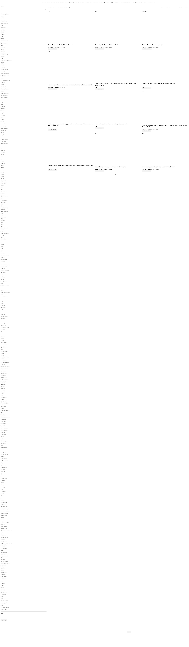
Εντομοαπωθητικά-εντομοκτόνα (6, 543)
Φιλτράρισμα (4, 620)
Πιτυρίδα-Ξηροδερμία (4, 69)
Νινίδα (2, 395)
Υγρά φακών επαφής (4, 561)
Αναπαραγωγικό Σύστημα (5, 417)
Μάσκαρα (2, 178)
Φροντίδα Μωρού (4, 377)
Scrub (2, 102)
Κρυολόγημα (3, 504)
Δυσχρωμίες (3, 336)
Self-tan (2, 104)
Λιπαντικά (2, 124)
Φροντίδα (2, 533)
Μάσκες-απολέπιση (4, 288)
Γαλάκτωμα (3, 261)
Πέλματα (2, 570)
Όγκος (2, 226)
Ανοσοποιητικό (3, 419)
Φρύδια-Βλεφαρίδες (4, 95)
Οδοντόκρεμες (3, 594)
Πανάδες (2, 290)
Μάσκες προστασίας (4, 23)
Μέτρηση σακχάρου (4, 537)
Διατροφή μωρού (4, 360)
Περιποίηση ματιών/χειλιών (5, 292)
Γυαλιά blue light (4, 552)
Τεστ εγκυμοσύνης (4, 541)
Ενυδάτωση (3, 115)
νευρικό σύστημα (4, 458)
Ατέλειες (2, 78)
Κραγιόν (2, 176)
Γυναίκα (2, 135)
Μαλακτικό (2, 62)
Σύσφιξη (2, 121)
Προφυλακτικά (3, 126)
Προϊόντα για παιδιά (4, 600)
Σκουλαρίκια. (3, 134)
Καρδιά (2, 449)
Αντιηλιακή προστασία (4, 75)
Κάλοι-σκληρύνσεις (4, 43)
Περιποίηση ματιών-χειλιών (5, 93)
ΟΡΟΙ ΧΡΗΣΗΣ (50, 632)
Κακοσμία (2, 585)
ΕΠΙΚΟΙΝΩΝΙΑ (97, 627)
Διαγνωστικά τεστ (4, 21)
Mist (1, 299)
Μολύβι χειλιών (3, 183)
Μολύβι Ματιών (3, 180)
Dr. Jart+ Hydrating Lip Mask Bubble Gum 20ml (106, 44)
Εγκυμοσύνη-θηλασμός (5, 362)
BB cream (2, 16)
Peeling (2, 246)
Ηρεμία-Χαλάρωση (4, 447)
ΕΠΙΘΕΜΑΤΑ (3, 340)
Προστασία (3, 150)
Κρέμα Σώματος (3, 325)
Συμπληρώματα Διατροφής (5, 410)
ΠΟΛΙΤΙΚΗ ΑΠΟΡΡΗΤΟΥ (52, 630)
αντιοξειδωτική (3, 130)
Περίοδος (2, 148)
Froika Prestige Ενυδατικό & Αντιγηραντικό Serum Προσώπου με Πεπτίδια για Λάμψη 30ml (70, 85)
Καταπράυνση (3, 86)
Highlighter (3, 163)
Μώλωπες (2, 517)
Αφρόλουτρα (3, 113)
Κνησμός (2, 500)
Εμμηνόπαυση (3, 141)
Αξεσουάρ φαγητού (4, 347)
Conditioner (3, 56)
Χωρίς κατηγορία (4, 609)
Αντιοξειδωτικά (3, 421)
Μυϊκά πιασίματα (4, 515)
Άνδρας (2, 36)
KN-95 (2, 25)
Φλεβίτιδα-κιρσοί (4, 526)
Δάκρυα (2, 557)
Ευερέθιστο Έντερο (4, 441)
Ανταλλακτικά (3, 579)
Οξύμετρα (2, 29)
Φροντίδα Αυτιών (4, 528)
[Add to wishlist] (49, 43)
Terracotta (2, 172)
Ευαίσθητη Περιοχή (4, 139)
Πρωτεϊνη (2, 473)
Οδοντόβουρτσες (4, 592)
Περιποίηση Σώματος (4, 97)
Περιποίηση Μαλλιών (4, 54)
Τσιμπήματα (3, 524)
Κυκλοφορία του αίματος (5, 327)
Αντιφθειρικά (3, 382)
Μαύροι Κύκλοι (3, 277)
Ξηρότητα (2, 519)
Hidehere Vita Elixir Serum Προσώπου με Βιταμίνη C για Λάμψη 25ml (111, 124)
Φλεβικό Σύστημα (4, 478)
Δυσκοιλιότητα (3, 491)
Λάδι (1, 331)
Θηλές (2, 349)
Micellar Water (3, 239)
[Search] (183, 2)
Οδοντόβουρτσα (3, 373)
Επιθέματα (2, 338)
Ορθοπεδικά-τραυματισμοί (5, 563)
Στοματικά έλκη (3, 603)
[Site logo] (7, 2)
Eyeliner (2, 161)
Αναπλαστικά (3, 565)
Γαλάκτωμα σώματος (4, 316)
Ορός (2, 404)
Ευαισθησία (3, 583)
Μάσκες (2, 224)
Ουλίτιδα (2, 596)
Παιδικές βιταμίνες (4, 467)
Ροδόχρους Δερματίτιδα (5, 522)
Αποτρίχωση (3, 194)
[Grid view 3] (174, 7)
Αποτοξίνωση (3, 423)
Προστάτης (3, 471)
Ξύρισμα (2, 91)
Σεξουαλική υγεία (4, 572)
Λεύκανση (2, 587)
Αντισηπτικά (3, 19)
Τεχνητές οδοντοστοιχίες (5, 607)
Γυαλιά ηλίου (3, 554)
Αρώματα (2, 38)
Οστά (2, 463)
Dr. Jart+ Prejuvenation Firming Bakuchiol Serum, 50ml (61, 44)
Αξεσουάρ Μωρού (4, 344)
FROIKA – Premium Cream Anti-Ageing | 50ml (153, 44)
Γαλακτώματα (3, 318)
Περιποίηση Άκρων (4, 40)
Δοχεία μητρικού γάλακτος (5, 366)
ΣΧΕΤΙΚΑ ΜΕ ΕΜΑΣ (98, 626)
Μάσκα (2, 222)
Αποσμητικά (3, 312)
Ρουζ (2, 187)
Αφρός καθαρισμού (4, 259)
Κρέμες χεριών (3, 47)
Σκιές (2, 189)
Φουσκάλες (3, 51)
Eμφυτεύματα (3, 578)
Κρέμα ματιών (3, 272)
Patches (2, 244)
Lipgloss (2, 165)
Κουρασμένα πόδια (4, 200)
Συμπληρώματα (3, 371)
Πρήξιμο (2, 279)
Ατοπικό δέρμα (3, 384)
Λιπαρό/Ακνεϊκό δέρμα (5, 89)
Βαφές (2, 213)
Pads (2, 242)
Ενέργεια (2, 436)
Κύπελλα (2, 353)
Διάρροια (2, 489)
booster (2, 237)
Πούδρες (2, 185)
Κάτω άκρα (3, 568)
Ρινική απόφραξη (4, 397)
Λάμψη (2, 218)
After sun (2, 235)
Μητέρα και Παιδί (4, 342)
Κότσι (2, 45)
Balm (2, 156)
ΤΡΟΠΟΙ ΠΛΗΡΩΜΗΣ (52, 626)
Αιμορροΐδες (3, 364)
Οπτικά (2, 550)
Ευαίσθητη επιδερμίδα (5, 270)
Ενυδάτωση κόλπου (4, 143)
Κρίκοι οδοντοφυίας (4, 351)
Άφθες (2, 581)
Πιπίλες (2, 358)
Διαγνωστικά (3, 535)
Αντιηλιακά (2, 108)
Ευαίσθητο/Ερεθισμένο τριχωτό (6, 60)
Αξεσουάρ (2, 132)
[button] (52, 49)
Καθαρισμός (3, 82)
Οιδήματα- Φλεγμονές (4, 460)
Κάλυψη (2, 84)
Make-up (2, 167)
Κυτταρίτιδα (3, 152)
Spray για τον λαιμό (4, 506)
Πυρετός (2, 408)
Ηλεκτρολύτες (3, 443)
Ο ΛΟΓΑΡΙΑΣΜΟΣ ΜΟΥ (99, 629)
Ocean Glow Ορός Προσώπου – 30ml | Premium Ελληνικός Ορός (110, 167)
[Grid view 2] (172, 7)
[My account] (186, 2)
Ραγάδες (2, 119)
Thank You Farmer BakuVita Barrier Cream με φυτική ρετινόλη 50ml (158, 167)
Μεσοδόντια (3, 589)
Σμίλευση (2, 334)
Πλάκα (2, 598)
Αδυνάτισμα (3, 106)
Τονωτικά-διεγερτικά (4, 128)
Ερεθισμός (2, 390)
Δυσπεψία (2, 493)
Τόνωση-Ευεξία (3, 474)
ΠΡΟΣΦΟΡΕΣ (3, 406)
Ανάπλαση (2, 34)
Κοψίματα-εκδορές (4, 502)
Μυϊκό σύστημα (3, 456)
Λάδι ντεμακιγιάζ (3, 281)
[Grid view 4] (176, 7)
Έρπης (2, 498)
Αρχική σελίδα (50, 7)
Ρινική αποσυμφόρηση (5, 511)
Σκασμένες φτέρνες (4, 207)
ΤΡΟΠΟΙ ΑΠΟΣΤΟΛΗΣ (52, 627)
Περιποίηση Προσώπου (5, 73)
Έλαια (2, 215)
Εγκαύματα (3, 495)
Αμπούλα (2, 32)
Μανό (2, 204)
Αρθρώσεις (3, 425)
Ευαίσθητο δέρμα (4, 266)
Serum (2, 58)
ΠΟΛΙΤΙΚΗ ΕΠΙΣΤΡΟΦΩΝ (52, 629)
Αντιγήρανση (3, 307)
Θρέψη (2, 117)
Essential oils (3, 30)
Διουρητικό (3, 432)
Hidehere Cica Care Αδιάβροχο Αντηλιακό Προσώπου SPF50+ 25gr (158, 83)
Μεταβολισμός (3, 452)
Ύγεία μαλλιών (3, 375)
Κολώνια (2, 393)
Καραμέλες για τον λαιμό (5, 509)
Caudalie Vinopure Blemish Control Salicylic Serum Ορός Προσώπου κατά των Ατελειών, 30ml (70, 165)
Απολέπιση (3, 110)
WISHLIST (97, 630)
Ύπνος (2, 476)
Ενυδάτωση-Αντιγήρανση (5, 80)
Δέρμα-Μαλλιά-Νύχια (4, 430)
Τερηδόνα (2, 605)
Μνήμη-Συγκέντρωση (4, 454)
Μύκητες (2, 49)
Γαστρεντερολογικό (4, 428)
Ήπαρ (2, 445)
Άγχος (2, 412)
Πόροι (2, 294)
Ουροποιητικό (3, 465)
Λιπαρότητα (3, 67)
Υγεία (2, 484)
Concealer (2, 159)
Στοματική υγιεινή (4, 401)
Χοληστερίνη (3, 480)
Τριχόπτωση (3, 71)
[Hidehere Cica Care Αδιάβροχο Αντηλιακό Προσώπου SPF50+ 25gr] (157, 65)
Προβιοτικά (3, 469)
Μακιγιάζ (2, 154)
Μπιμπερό (2, 355)
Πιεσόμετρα (3, 539)
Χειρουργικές (3, 27)
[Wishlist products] (187, 2)
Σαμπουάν (2, 65)
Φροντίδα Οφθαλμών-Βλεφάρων (6, 530)
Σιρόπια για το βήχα (4, 513)
